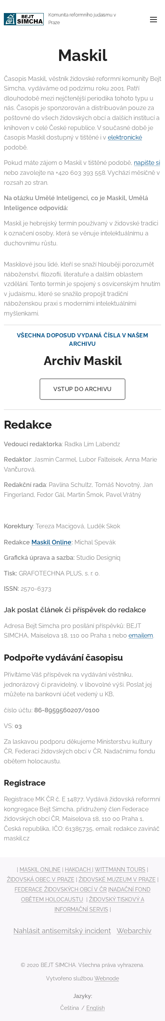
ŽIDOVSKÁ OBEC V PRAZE (40, 879)
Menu (153, 19)
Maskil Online (51, 542)
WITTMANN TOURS (120, 869)
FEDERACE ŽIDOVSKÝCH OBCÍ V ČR (61, 889)
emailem (141, 635)
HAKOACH (78, 869)
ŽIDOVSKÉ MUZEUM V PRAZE (117, 879)
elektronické (125, 137)
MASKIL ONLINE (40, 869)
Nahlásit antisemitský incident (62, 931)
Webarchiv (134, 931)
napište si (147, 162)
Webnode (106, 978)
